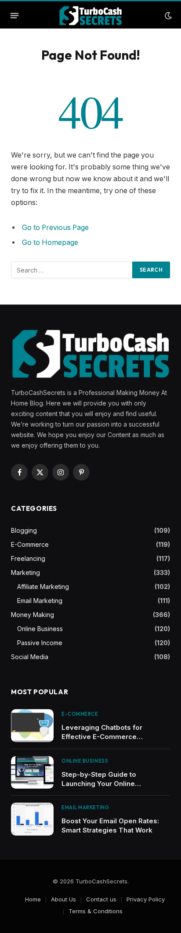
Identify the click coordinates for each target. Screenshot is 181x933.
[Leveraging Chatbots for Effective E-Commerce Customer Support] (32, 725)
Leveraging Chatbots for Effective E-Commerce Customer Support (102, 736)
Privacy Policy (146, 899)
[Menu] (14, 16)
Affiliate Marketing (43, 586)
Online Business (40, 628)
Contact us (101, 899)
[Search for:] (72, 270)
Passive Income (39, 642)
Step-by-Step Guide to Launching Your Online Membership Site (99, 783)
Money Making (32, 614)
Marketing (25, 572)
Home (33, 899)
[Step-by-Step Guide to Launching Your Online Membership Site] (32, 772)
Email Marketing (39, 600)
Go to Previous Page (55, 227)
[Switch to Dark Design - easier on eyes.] (167, 16)
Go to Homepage (50, 242)
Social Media (29, 656)
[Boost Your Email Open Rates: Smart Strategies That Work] (32, 819)
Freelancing (28, 558)
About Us (63, 899)
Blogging (24, 530)
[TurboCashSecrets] (90, 15)
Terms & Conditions (96, 911)
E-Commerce (30, 544)
